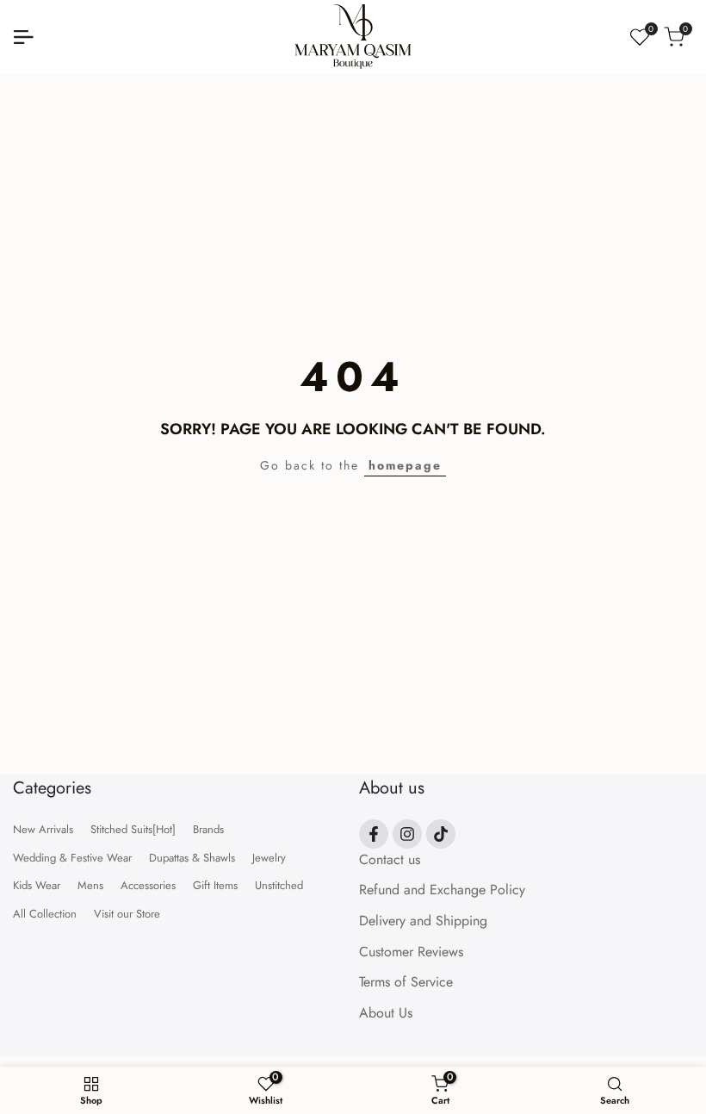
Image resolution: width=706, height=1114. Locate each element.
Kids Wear (36, 885)
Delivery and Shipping (423, 920)
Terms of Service (406, 982)
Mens (90, 885)
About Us (385, 1013)
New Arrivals (43, 829)
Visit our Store (127, 914)
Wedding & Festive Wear (72, 858)
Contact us (389, 859)
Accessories (148, 885)
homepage (405, 465)
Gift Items (215, 885)
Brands (208, 829)
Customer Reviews (411, 952)
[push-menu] (23, 37)
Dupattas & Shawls (192, 858)
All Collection (45, 914)
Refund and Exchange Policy (442, 889)
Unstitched (279, 885)
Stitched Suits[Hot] (133, 829)
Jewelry (269, 858)
